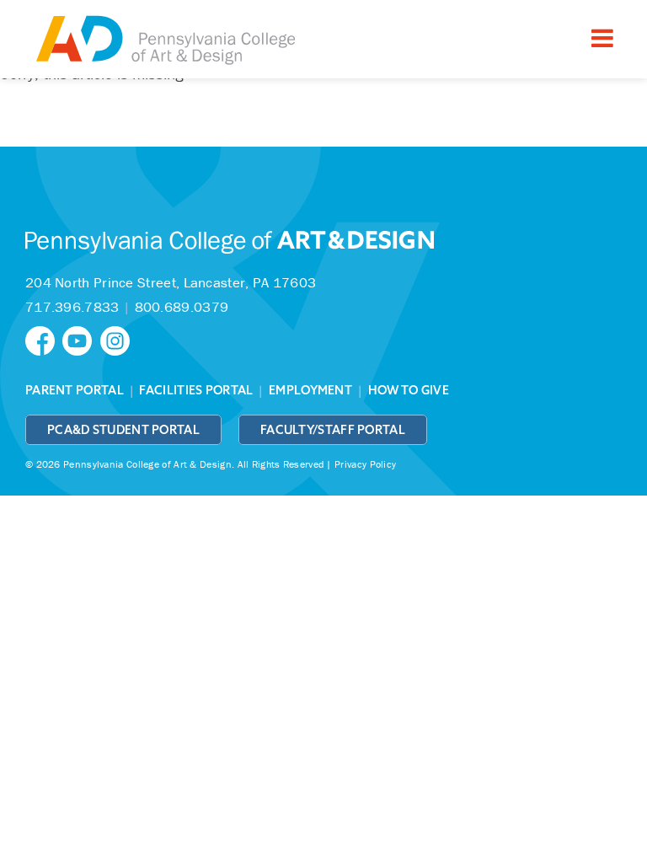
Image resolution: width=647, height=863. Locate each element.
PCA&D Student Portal (123, 429)
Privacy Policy (365, 464)
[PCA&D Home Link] (164, 41)
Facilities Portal (196, 390)
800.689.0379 (182, 306)
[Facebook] (43, 339)
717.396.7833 (72, 306)
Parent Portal (74, 390)
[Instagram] (117, 339)
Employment (310, 390)
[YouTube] (80, 339)
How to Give (408, 390)
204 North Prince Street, (170, 282)
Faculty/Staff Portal (332, 429)
